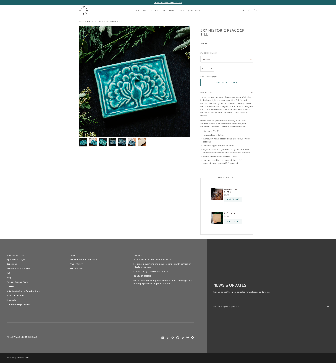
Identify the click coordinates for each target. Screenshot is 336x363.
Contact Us (12, 264)
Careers (10, 286)
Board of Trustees (15, 295)
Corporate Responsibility (18, 304)
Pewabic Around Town (17, 282)
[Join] (325, 306)
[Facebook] (162, 337)
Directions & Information (18, 268)
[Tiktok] (167, 337)
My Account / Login (16, 259)
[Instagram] (177, 337)
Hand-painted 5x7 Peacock (225, 163)
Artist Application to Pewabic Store (23, 291)
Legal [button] (72, 255)
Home (82, 21)
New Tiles (91, 21)
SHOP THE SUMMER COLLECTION (168, 2)
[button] (137, 10)
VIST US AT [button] (138, 255)
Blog (9, 277)
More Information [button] (15, 255)
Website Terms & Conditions (83, 259)
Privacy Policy (76, 264)
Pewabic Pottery (16, 358)
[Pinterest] (172, 337)
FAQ (8, 273)
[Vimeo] (182, 337)
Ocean (206, 59)
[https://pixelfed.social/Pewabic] (192, 337)
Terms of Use (76, 268)
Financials (11, 300)
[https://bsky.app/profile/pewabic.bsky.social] (187, 337)
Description (206, 92)
